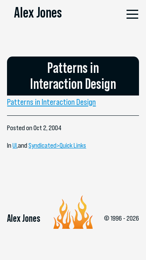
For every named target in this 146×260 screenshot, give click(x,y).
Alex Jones (38, 12)
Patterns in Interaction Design (51, 101)
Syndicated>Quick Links (57, 145)
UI (14, 145)
